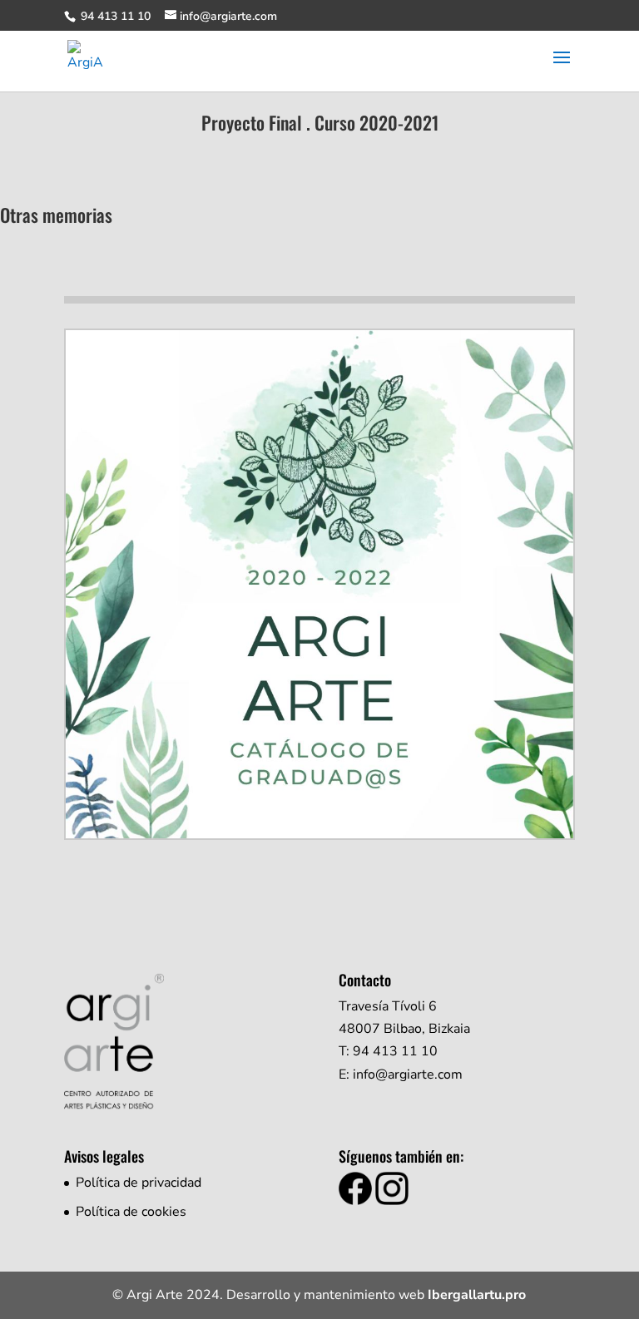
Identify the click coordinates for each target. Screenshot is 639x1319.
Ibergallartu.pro (477, 1295)
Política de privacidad (138, 1182)
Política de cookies (131, 1212)
